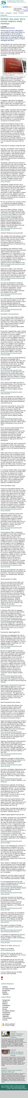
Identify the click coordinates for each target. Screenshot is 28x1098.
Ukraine (5, 987)
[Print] (2, 978)
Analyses (9, 13)
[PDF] (2, 977)
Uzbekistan (6, 1005)
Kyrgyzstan (6, 990)
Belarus (5, 1004)
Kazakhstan (6, 1012)
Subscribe (3, 15)
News (2, 13)
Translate (25, 10)
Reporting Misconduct (19, 1087)
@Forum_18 (16, 945)
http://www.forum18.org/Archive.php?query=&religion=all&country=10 (11, 930)
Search (3, 1087)
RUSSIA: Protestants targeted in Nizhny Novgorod (16, 1035)
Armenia (5, 1007)
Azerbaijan (6, 1014)
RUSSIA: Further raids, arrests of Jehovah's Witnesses (12, 1071)
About (15, 13)
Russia (4, 992)
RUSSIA (4, 19)
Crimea (4, 1020)
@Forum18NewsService (8, 950)
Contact (21, 13)
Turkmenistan (7, 1018)
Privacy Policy (9, 1087)
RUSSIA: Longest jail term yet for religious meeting (16, 1053)
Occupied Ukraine (8, 988)
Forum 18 (12, 28)
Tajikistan (5, 994)
